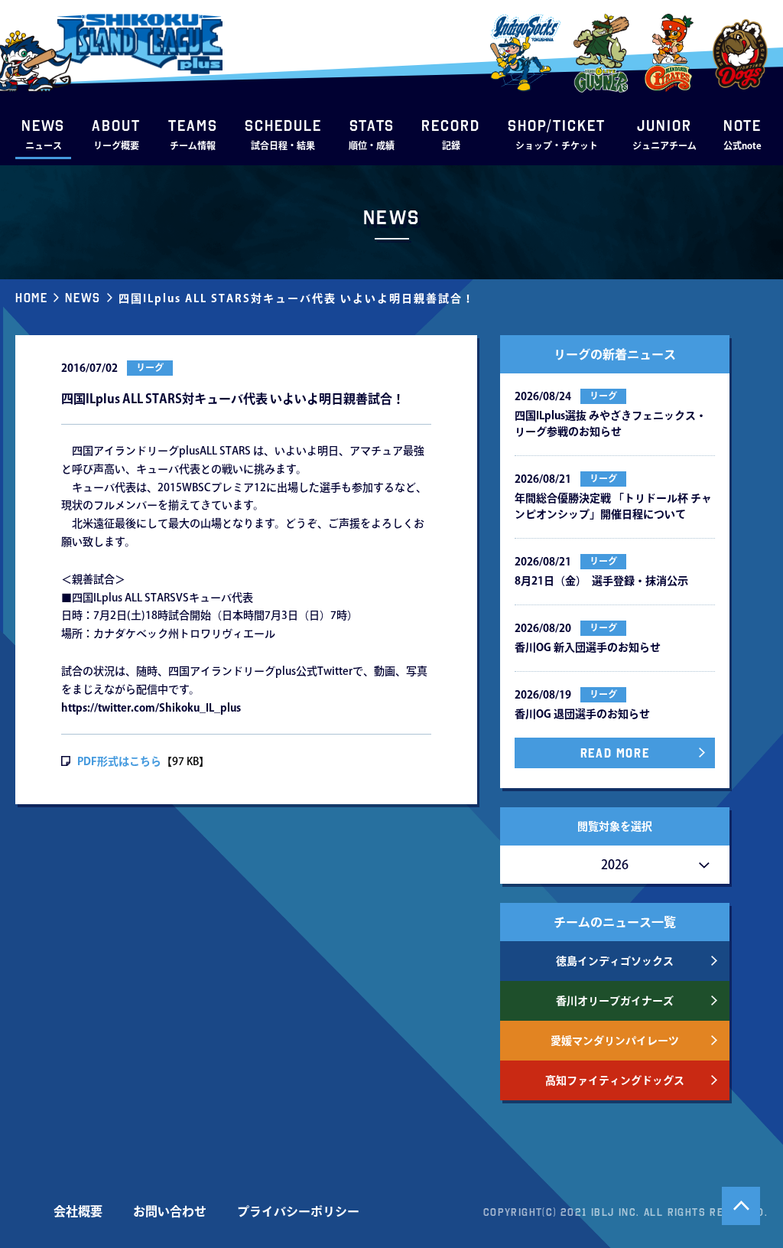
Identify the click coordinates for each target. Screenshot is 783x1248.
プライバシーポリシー (298, 1211)
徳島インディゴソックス (615, 961)
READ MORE (614, 753)
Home (31, 298)
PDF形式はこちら (119, 761)
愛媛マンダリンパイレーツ (615, 1040)
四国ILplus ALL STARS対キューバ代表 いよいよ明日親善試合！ (297, 298)
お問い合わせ (169, 1211)
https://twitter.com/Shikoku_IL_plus (151, 707)
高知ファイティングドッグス (614, 1080)
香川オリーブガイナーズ (615, 1000)
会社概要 (78, 1211)
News (82, 298)
